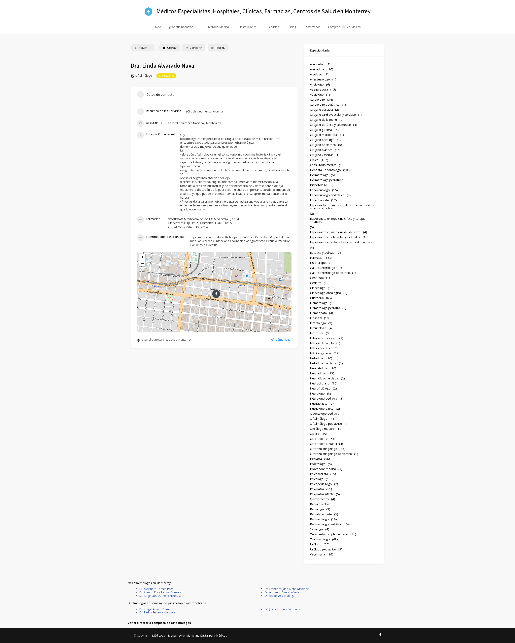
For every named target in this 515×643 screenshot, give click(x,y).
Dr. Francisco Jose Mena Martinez (287, 589)
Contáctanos (312, 27)
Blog (293, 27)
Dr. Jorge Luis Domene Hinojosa (160, 596)
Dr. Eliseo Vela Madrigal (280, 596)
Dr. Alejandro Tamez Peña (156, 589)
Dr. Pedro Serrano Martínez (157, 612)
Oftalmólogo (143, 75)
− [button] (142, 263)
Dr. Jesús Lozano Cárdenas (282, 609)
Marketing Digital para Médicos (206, 635)
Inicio (157, 27)
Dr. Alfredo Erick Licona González (160, 592)
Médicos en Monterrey (167, 635)
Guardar (171, 47)
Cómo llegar (283, 339)
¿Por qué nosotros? (181, 27)
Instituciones (248, 27)
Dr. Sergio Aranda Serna (154, 609)
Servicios (273, 27)
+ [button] (142, 257)
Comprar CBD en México (344, 27)
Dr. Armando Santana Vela (282, 592)
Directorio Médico (217, 27)
